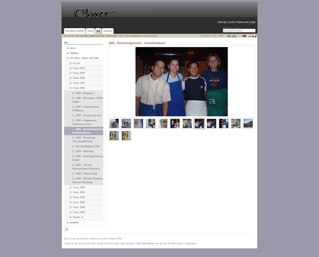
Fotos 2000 (79, 202)
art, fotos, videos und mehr (92, 36)
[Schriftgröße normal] (231, 36)
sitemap (222, 22)
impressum (242, 22)
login (253, 22)
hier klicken (148, 243)
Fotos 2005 (79, 187)
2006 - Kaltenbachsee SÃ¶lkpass (85, 108)
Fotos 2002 (79, 197)
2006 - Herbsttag (84, 151)
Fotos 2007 (79, 83)
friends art (78, 217)
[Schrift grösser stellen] (228, 36)
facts (73, 48)
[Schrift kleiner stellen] (234, 36)
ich (77, 36)
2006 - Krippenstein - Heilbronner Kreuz (85, 122)
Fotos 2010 (79, 68)
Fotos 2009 (79, 73)
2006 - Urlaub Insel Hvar (89, 115)
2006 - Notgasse (84, 93)
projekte (74, 222)
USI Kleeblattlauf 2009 (88, 146)
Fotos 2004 (79, 192)
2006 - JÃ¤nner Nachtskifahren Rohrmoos (86, 167)
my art (76, 63)
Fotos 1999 (79, 207)
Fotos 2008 (79, 78)
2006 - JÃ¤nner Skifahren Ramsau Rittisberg (87, 180)
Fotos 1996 (79, 212)
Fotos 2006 (112, 36)
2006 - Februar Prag (86, 173)
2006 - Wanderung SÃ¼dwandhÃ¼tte (83, 139)
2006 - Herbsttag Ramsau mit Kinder (89, 158)
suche (231, 22)
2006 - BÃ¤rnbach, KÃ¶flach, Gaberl (89, 100)
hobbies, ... (76, 53)
